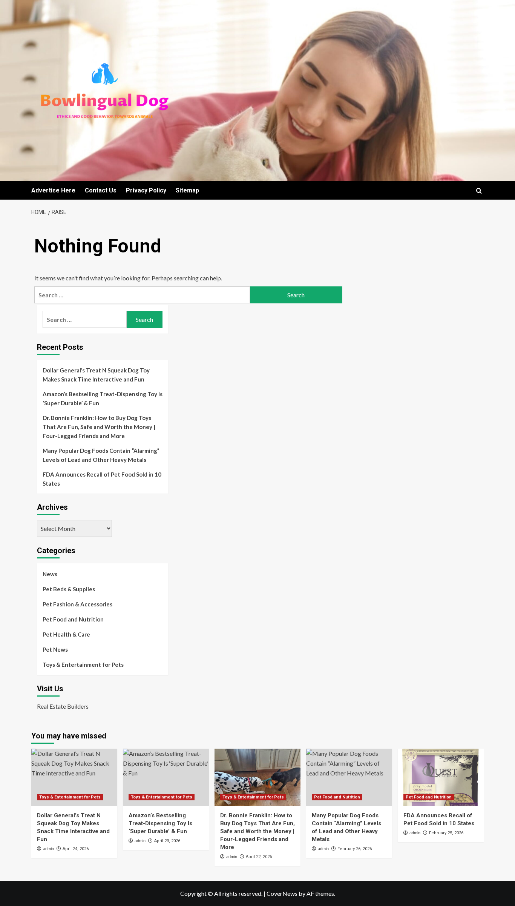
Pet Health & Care (66, 634)
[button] (479, 190)
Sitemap (187, 190)
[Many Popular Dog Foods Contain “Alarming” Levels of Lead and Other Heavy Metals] (349, 777)
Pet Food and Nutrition (73, 619)
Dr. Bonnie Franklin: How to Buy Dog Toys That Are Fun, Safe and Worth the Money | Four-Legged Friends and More (99, 426)
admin (48, 848)
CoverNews (282, 893)
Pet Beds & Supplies (69, 589)
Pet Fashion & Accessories (77, 604)
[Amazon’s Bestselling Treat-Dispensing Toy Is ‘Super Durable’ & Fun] (166, 777)
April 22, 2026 (259, 856)
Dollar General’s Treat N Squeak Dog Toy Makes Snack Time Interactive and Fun (96, 375)
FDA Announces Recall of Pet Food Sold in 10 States (102, 479)
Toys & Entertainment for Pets (83, 664)
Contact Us (100, 190)
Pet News (55, 649)
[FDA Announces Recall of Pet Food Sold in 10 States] (441, 777)
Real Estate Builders (63, 706)
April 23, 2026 (167, 840)
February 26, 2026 (354, 848)
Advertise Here (53, 190)
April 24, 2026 (76, 848)
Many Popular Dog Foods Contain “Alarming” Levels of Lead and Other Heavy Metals (101, 455)
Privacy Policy (146, 190)
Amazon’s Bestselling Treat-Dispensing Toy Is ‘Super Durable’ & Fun (102, 398)
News (50, 574)
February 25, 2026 (446, 833)
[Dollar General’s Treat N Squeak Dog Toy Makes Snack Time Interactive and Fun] (74, 777)
